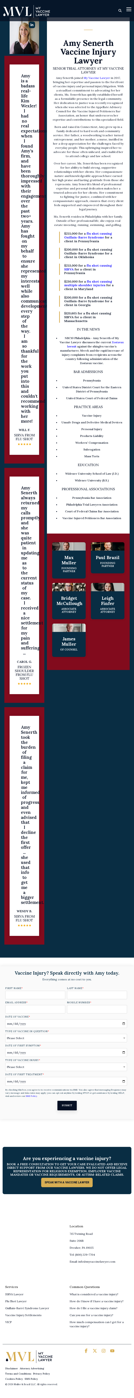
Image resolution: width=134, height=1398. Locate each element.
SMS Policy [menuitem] (31, 1378)
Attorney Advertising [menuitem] (32, 1368)
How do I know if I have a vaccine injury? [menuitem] (97, 1301)
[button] (128, 9)
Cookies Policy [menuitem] (14, 1378)
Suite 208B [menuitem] (77, 1240)
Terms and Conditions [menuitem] (18, 1373)
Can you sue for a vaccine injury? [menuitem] (91, 1315)
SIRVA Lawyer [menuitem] (14, 1294)
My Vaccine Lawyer (97, 78)
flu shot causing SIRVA (88, 267)
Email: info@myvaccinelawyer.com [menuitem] (92, 1261)
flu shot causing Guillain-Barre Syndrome (88, 235)
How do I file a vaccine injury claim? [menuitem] (93, 1308)
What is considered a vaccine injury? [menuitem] (94, 1294)
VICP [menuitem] (8, 1322)
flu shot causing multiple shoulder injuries (88, 283)
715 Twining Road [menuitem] (81, 1234)
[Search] (120, 10)
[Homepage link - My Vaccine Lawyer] (29, 1363)
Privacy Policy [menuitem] (41, 1373)
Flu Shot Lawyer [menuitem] (16, 1301)
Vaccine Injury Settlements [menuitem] (23, 1315)
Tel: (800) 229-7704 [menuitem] (82, 1254)
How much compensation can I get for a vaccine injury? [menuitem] (97, 1324)
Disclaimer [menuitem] (11, 1368)
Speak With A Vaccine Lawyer (67, 1182)
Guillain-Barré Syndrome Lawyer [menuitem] (27, 1308)
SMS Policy (31, 1096)
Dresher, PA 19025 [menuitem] (82, 1247)
